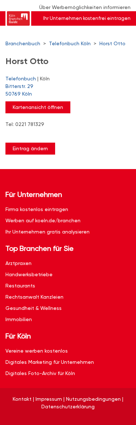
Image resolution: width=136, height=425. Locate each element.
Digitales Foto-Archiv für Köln (40, 373)
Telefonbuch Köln (70, 43)
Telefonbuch (20, 78)
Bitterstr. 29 (19, 90)
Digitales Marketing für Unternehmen (49, 362)
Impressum (49, 399)
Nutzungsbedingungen (93, 399)
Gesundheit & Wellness (33, 308)
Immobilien (18, 319)
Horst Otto (112, 43)
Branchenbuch (22, 43)
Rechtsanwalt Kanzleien (34, 297)
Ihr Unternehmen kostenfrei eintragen (87, 18)
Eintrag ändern (30, 148)
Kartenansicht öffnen (38, 107)
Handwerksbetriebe (29, 274)
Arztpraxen (18, 263)
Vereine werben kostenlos (36, 351)
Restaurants (20, 286)
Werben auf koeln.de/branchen (43, 220)
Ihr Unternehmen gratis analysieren (47, 232)
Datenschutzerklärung (68, 406)
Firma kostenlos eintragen (36, 209)
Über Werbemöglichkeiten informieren (85, 7)
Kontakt (22, 399)
